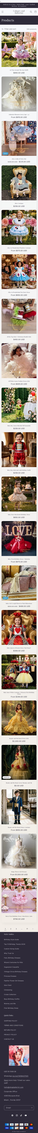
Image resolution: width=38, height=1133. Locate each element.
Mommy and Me (10, 1003)
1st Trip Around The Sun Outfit (19, 70)
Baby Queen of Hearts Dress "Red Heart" (19, 648)
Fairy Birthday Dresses (12, 958)
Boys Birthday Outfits (11, 999)
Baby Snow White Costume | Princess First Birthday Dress (19, 693)
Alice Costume (19, 203)
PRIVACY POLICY (10, 1034)
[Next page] (33, 929)
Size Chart (8, 985)
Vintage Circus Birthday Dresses (15, 971)
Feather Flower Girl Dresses (14, 981)
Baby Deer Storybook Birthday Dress (19, 514)
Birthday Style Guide (11, 939)
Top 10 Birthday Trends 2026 (14, 944)
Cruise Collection (10, 994)
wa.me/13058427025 (20, 1076)
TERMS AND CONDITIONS (13, 1025)
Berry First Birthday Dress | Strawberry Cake (19, 916)
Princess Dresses (10, 976)
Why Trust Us (9, 953)
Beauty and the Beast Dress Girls (19, 738)
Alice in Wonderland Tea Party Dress (19, 292)
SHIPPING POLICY (10, 1021)
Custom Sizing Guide (11, 949)
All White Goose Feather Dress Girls (19, 381)
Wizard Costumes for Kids (13, 962)
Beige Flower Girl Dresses (19, 872)
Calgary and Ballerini (21, 1131)
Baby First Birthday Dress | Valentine (19, 559)
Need (6, 1080)
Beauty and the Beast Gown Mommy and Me (19, 783)
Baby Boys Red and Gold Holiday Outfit (19, 470)
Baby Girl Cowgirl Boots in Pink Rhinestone (19, 603)
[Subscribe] (31, 1107)
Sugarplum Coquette (11, 967)
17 (27, 929)
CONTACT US (9, 1039)
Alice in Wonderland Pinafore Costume (19, 248)
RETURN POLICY (10, 1030)
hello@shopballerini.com (13, 1087)
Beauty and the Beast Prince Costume (19, 827)
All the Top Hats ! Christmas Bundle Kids (19, 337)
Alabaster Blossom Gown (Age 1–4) (19, 114)
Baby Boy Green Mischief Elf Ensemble (19, 425)
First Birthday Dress (11, 1008)
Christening (8, 990)
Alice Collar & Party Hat (19, 159)
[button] (2, 12)
